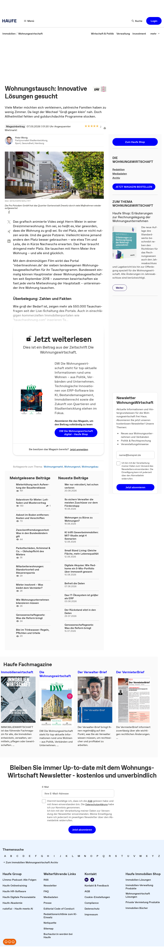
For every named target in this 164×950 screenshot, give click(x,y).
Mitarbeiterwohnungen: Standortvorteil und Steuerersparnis (30, 569)
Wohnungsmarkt (53, 466)
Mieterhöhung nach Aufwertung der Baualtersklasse (32, 486)
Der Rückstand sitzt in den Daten (80, 611)
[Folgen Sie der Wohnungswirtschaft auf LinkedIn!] (86, 880)
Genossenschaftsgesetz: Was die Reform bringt (30, 616)
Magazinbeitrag (15, 126)
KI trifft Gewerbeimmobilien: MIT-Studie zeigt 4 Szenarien (81, 535)
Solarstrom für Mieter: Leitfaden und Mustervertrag (32, 501)
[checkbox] (118, 463)
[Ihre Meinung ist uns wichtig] (9, 942)
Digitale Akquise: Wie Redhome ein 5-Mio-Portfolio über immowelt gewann (80, 568)
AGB (90, 801)
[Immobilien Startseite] (10, 21)
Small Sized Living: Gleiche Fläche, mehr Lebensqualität (81, 552)
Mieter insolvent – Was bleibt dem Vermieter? (29, 586)
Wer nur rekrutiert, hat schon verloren (81, 486)
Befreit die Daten (75, 583)
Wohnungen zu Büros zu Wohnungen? (79, 519)
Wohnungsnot (72, 466)
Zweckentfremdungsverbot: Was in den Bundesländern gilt (32, 533)
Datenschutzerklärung (96, 804)
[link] (9, 33)
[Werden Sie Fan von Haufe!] (92, 880)
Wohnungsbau (90, 466)
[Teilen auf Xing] (9, 231)
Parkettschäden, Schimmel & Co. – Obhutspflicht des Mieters (33, 551)
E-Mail (45, 787)
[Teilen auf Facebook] (9, 212)
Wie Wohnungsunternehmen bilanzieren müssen (32, 601)
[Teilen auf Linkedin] (9, 241)
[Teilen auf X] (9, 221)
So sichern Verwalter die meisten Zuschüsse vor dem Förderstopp (81, 502)
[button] (154, 21)
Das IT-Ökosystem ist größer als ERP (81, 596)
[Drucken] (103, 128)
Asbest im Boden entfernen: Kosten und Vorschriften (32, 516)
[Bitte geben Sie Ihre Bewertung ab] (97, 126)
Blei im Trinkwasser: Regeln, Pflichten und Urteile (32, 631)
